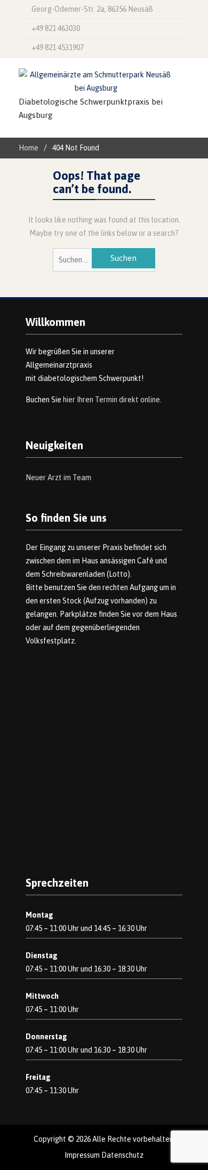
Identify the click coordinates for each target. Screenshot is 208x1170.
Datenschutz (122, 1155)
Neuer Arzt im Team (58, 477)
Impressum (82, 1155)
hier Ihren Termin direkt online (111, 399)
